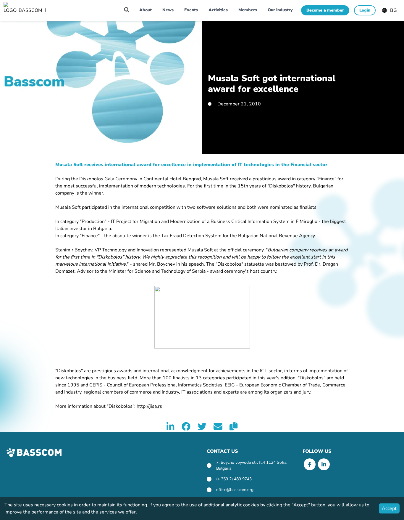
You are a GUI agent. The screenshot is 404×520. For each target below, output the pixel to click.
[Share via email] (218, 427)
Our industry (280, 10)
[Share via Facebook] (186, 427)
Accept (389, 508)
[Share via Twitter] (202, 427)
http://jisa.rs (149, 406)
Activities (218, 10)
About (145, 10)
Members (247, 10)
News (168, 10)
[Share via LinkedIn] (170, 427)
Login (364, 10)
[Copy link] (233, 427)
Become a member (325, 10)
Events (191, 10)
